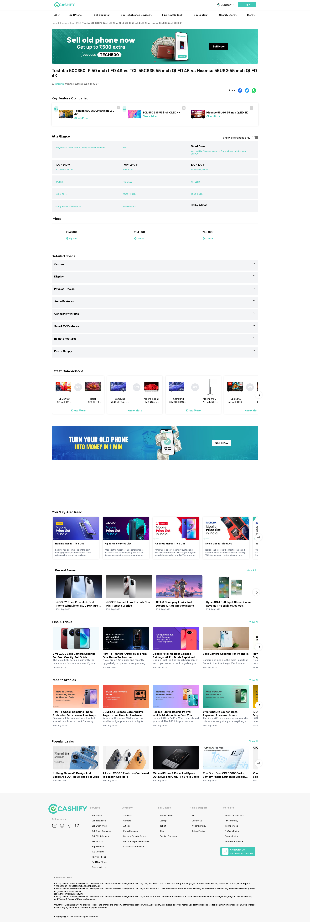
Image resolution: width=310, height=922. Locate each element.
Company (127, 807)
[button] (247, 4)
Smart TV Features (66, 326)
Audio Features (64, 301)
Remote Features (65, 338)
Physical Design (64, 289)
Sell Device (164, 807)
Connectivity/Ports (66, 313)
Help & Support (198, 807)
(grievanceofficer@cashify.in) (68, 894)
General (59, 264)
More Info (228, 807)
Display (59, 276)
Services (95, 807)
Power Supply (63, 351)
